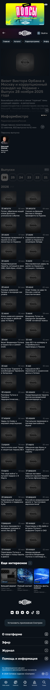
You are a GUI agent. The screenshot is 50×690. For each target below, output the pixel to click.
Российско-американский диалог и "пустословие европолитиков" (37, 502)
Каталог (17, 41)
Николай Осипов (4, 147)
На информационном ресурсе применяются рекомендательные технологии (19, 669)
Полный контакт (24, 586)
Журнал (8, 650)
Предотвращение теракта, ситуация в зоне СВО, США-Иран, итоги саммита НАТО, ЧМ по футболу (12, 268)
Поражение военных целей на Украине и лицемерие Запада (34, 239)
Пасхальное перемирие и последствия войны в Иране (36, 423)
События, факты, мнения (41, 587)
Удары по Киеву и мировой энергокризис (11, 422)
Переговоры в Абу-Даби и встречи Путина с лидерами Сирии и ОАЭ (36, 528)
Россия (22, 121)
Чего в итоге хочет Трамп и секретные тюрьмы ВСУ (12, 448)
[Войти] (38, 33)
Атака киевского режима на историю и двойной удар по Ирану (12, 318)
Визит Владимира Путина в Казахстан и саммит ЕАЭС (12, 344)
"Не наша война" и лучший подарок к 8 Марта (10, 475)
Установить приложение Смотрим (25, 623)
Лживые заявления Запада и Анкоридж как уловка (11, 292)
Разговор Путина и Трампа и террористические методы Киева (9, 398)
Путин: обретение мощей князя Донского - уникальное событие (12, 213)
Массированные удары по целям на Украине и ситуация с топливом (37, 266)
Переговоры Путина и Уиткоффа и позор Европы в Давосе (12, 554)
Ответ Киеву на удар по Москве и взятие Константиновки (36, 292)
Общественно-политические (15, 125)
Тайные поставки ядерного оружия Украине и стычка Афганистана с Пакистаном (37, 476)
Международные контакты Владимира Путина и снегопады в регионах (35, 555)
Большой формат (8, 586)
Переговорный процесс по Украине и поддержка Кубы (12, 502)
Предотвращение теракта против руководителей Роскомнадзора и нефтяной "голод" (37, 398)
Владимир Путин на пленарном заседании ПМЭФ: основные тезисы (36, 318)
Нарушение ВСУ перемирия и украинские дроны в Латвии (36, 371)
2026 (12, 187)
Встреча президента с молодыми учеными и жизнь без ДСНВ (11, 528)
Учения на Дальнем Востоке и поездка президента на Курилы (35, 213)
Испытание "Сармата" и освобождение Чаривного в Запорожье (12, 371)
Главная (6, 41)
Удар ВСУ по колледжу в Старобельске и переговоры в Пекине (36, 344)
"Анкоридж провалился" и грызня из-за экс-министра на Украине (12, 239)
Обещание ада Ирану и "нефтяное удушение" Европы (35, 449)
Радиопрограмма (32, 41)
